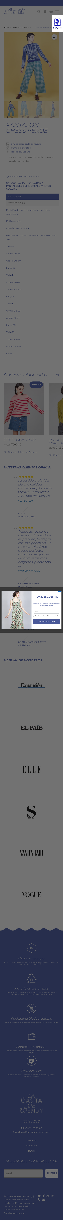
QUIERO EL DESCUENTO (46, 621)
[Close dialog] (59, 592)
